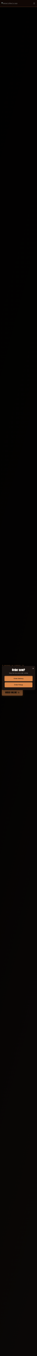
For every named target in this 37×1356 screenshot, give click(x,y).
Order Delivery (18, 678)
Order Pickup (18, 685)
